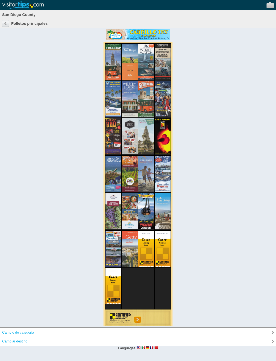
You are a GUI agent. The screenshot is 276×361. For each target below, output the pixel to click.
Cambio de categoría (18, 332)
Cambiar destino (14, 341)
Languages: (127, 348)
